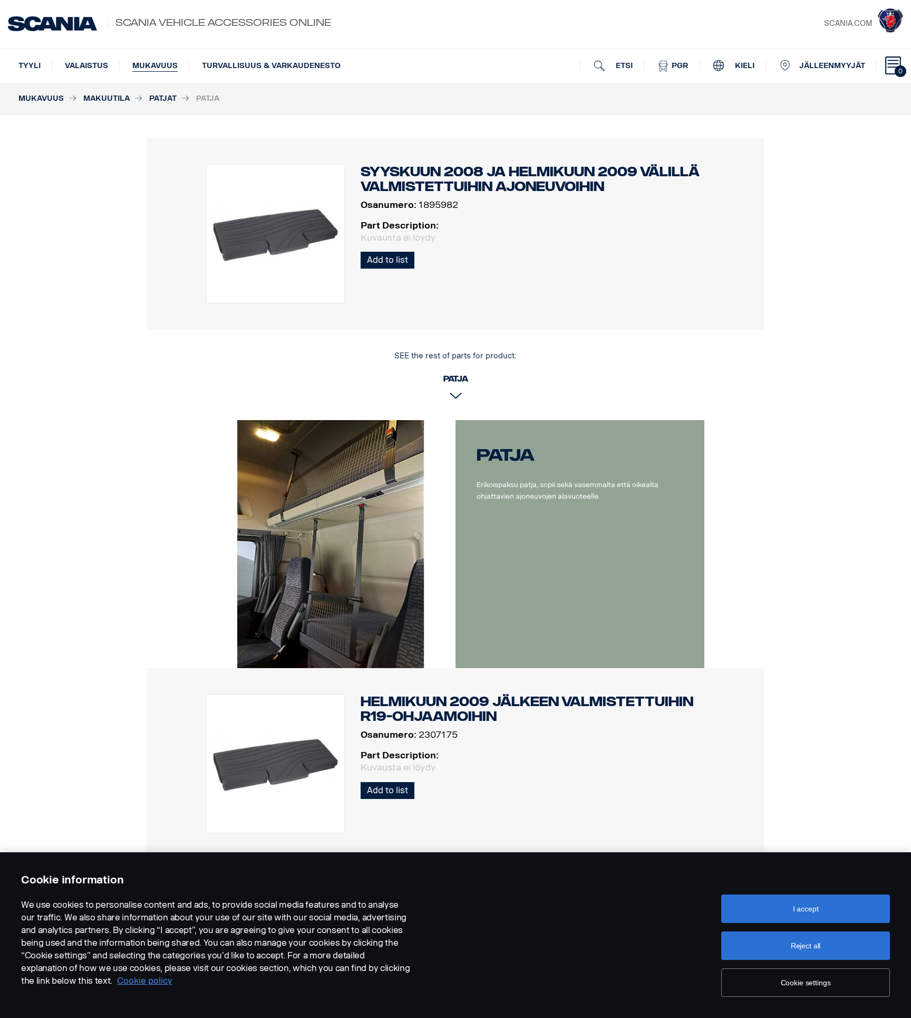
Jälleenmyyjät (832, 65)
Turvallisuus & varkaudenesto (271, 65)
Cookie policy (144, 981)
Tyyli (29, 65)
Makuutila (106, 98)
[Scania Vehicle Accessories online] (52, 24)
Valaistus (86, 65)
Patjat (163, 98)
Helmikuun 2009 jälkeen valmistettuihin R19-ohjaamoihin (527, 709)
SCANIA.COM (848, 23)
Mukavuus (155, 65)
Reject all (806, 945)
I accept (806, 909)
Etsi (623, 65)
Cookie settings (806, 982)
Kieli (743, 65)
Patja (506, 455)
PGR (679, 65)
